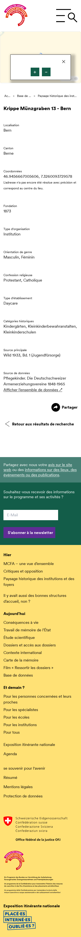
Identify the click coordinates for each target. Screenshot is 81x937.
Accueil (7, 95)
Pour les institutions (20, 724)
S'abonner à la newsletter (30, 532)
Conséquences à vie (20, 622)
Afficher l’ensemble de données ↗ (32, 390)
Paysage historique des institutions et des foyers (57, 95)
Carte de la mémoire (20, 660)
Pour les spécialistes (20, 709)
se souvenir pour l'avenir (24, 768)
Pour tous (11, 732)
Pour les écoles (16, 717)
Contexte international (22, 652)
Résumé (10, 777)
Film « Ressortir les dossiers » (28, 667)
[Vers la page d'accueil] (15, 15)
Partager (70, 407)
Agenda (10, 754)
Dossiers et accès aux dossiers (29, 645)
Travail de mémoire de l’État (27, 630)
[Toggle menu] (67, 15)
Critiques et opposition (23, 571)
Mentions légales (18, 786)
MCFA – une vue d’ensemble (28, 563)
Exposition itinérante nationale (29, 744)
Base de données (24, 95)
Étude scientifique (19, 637)
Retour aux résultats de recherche (43, 424)
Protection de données (23, 796)
